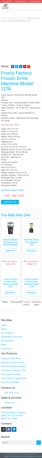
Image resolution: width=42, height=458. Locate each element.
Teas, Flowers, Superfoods (14, 378)
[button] (39, 6)
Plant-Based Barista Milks (13, 366)
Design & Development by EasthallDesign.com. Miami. (23, 456)
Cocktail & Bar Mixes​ (11, 358)
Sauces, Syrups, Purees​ (12, 362)
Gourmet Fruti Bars (10, 382)
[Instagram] (3, 429)
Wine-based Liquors (11, 374)
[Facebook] (8, 429)
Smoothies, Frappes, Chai (13, 370)
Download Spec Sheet (10, 125)
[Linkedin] (14, 429)
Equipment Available (17, 18)
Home (3, 18)
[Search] (38, 442)
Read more (10, 251)
